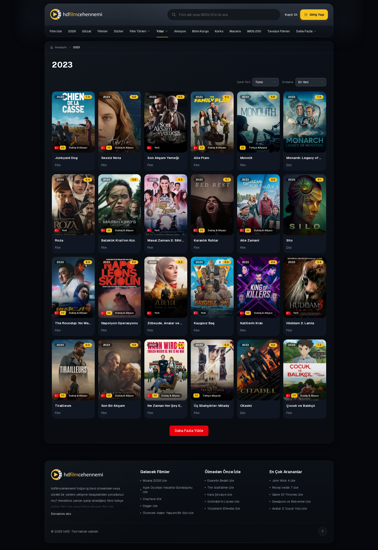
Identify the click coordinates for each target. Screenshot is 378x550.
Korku (219, 31)
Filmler (103, 31)
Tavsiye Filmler (278, 31)
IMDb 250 (254, 31)
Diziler (119, 31)
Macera (235, 31)
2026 (72, 31)
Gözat (86, 31)
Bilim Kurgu (200, 31)
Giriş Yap (317, 14)
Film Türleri (138, 31)
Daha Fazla (304, 31)
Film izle (56, 31)
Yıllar (160, 31)
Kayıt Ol (291, 14)
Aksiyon (180, 31)
